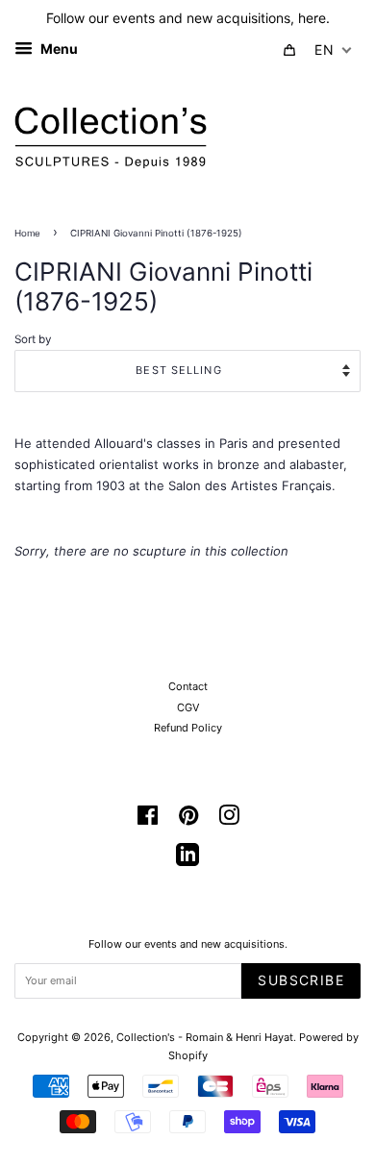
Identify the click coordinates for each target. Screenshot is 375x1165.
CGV (188, 707)
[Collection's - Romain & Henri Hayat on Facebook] (148, 820)
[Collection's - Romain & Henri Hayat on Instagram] (228, 820)
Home (27, 233)
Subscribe (301, 980)
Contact (188, 686)
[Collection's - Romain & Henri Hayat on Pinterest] (188, 820)
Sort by (33, 339)
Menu (58, 48)
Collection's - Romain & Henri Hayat (204, 1037)
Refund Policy (188, 727)
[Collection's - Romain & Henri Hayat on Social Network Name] (187, 861)
